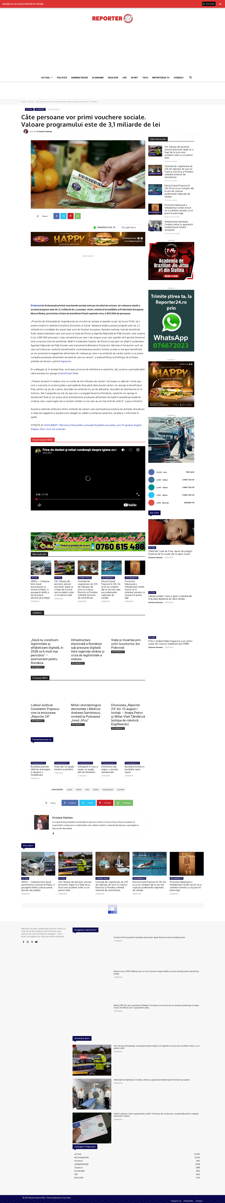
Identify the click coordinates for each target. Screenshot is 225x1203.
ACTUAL (45, 77)
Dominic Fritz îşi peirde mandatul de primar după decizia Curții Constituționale (149, 937)
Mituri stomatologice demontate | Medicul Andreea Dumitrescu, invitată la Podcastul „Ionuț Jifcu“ (86, 712)
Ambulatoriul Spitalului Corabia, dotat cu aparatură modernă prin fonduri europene (179, 225)
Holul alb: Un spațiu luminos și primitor (64, 768)
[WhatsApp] (78, 216)
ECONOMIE (98, 77)
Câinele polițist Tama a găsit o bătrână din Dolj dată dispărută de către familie (170, 597)
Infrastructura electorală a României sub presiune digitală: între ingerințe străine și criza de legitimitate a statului (88, 649)
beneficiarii (66, 373)
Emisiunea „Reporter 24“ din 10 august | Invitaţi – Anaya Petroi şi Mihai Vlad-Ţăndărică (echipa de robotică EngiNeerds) (128, 714)
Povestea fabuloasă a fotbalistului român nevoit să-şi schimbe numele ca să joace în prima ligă (135, 589)
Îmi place (190, 472)
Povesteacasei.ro (42, 739)
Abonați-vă (189, 503)
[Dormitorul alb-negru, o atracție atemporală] (111, 753)
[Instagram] (28, 942)
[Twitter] (63, 216)
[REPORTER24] (112, 18)
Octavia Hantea (44, 131)
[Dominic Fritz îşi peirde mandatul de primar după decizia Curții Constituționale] (92, 951)
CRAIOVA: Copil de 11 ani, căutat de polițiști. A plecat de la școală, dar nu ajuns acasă (170, 552)
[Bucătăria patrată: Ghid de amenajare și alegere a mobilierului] (41, 753)
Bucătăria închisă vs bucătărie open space (134, 769)
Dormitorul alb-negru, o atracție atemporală (109, 769)
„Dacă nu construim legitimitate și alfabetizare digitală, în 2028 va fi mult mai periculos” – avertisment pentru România (47, 651)
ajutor (70, 790)
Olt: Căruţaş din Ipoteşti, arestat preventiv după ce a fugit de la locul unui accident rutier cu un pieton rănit (64, 588)
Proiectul (36, 305)
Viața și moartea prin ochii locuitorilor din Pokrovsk (126, 643)
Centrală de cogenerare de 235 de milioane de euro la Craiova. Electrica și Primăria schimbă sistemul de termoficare (88, 589)
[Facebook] (56, 216)
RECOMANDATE (108, 578)
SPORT (134, 77)
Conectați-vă (188, 480)
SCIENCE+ (179, 77)
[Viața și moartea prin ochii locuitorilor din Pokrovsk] (128, 627)
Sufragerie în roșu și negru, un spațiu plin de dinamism (88, 769)
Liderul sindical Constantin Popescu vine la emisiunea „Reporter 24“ (45, 710)
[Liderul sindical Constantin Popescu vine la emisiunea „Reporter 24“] (48, 692)
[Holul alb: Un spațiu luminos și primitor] (64, 753)
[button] (190, 77)
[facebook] (53, 833)
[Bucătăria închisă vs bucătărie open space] (135, 753)
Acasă (23, 102)
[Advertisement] (112, 51)
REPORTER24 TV (160, 77)
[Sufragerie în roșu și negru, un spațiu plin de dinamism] (88, 753)
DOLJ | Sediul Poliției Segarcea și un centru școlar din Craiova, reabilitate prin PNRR (170, 642)
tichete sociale (108, 790)
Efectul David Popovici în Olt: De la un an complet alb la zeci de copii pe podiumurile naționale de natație (110, 589)
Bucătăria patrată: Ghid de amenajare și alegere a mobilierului (40, 770)
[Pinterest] (71, 216)
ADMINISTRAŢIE (79, 77)
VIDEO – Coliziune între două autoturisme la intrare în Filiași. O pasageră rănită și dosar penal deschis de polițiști (40, 589)
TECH (145, 77)
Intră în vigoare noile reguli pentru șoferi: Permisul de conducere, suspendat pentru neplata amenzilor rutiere (156, 1114)
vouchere (120, 790)
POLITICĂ (62, 77)
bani (87, 790)
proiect (95, 790)
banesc (78, 790)
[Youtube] (36, 942)
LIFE (124, 77)
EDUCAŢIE (113, 77)
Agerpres (66, 361)
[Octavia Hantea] (26, 131)
